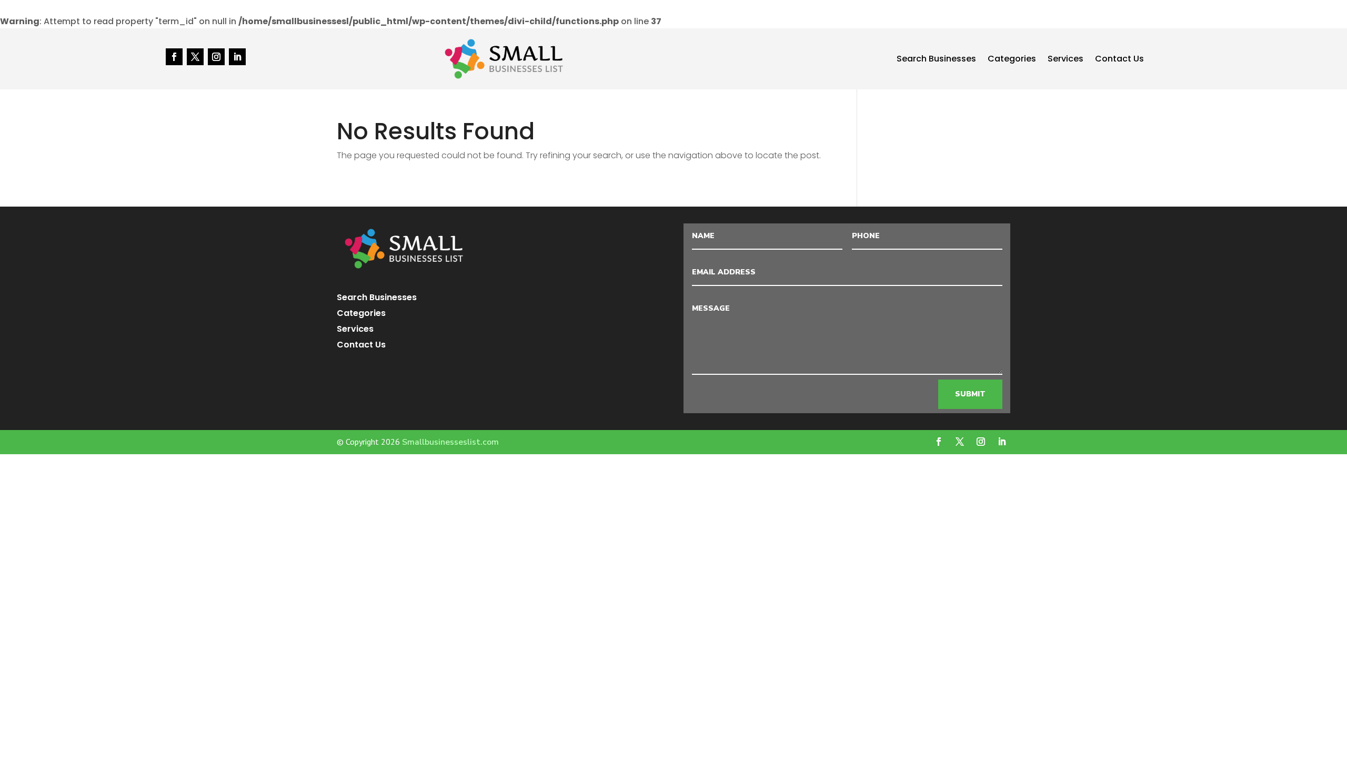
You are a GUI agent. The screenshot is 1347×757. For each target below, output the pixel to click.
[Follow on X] (195, 56)
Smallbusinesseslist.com (450, 442)
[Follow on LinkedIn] (237, 56)
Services (1065, 60)
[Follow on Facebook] (174, 56)
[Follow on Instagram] (216, 56)
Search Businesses (936, 60)
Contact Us (1119, 60)
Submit (970, 394)
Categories (1012, 60)
